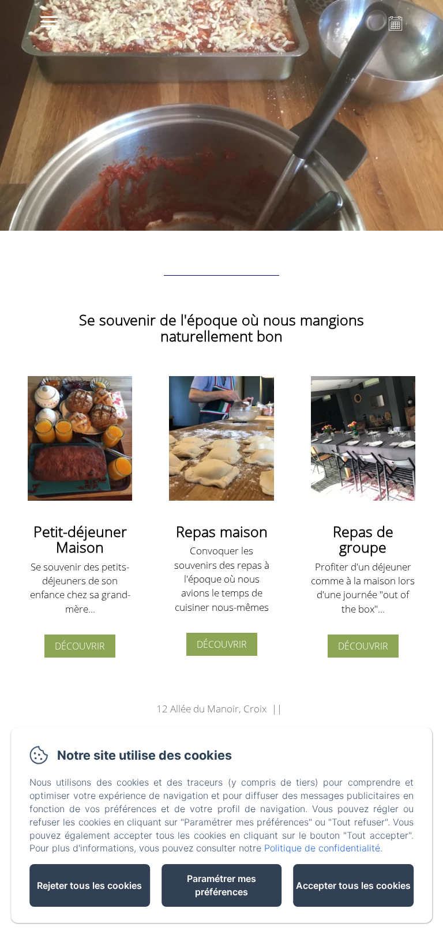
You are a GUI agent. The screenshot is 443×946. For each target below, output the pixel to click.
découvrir (363, 646)
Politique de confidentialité (322, 848)
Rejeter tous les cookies (89, 885)
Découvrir (80, 646)
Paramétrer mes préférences (221, 885)
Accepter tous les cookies (353, 885)
